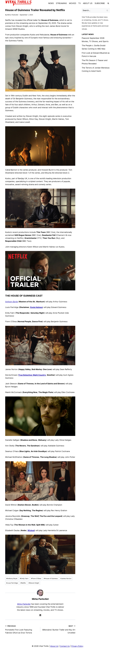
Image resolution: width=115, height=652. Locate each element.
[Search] (107, 10)
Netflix (23, 583)
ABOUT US (87, 3)
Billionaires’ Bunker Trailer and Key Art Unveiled (58, 629)
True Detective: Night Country (32, 375)
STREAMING (61, 3)
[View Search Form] (108, 3)
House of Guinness (51, 578)
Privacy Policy (77, 646)
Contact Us (65, 646)
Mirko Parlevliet (12, 15)
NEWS (51, 3)
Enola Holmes (36, 307)
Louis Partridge (12, 583)
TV (79, 3)
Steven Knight (34, 583)
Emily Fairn (24, 578)
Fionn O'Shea (36, 578)
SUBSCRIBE (100, 3)
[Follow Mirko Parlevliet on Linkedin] (40, 615)
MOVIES (72, 3)
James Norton (65, 578)
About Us (54, 646)
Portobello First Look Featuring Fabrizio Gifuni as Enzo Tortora (18, 629)
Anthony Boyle (11, 302)
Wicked (31, 530)
